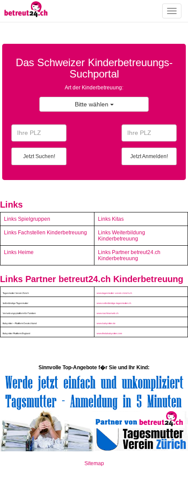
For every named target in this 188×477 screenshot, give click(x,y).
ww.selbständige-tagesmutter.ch (115, 303)
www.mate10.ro (94, 474)
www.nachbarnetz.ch (107, 313)
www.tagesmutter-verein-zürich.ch (114, 293)
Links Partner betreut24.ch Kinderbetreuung (129, 255)
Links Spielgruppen (27, 219)
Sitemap (94, 463)
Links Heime (19, 252)
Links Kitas (111, 219)
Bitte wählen (92, 104)
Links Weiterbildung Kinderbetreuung (121, 236)
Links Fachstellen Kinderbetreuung (45, 233)
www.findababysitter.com (109, 333)
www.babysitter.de (106, 323)
